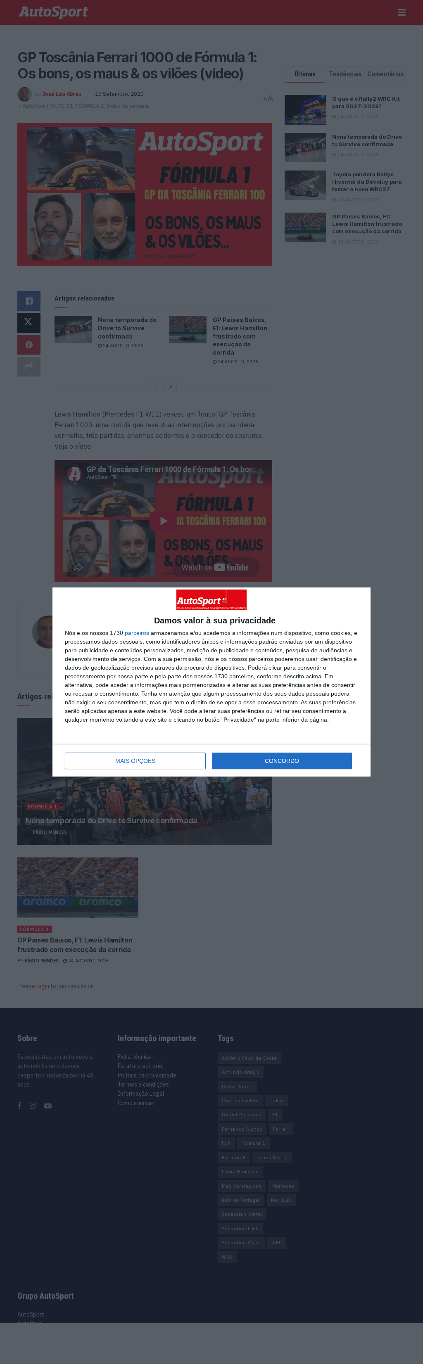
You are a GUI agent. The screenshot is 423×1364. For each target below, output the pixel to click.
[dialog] (211, 682)
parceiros (137, 633)
